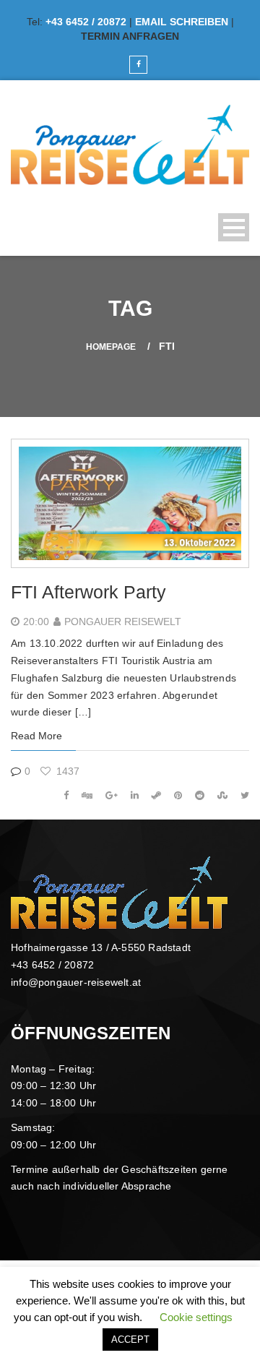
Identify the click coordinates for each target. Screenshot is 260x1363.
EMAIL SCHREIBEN (181, 21)
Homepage (111, 347)
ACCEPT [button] (130, 1339)
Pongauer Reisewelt (122, 621)
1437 (66, 771)
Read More (36, 735)
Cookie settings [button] (196, 1317)
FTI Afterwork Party (88, 592)
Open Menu (233, 227)
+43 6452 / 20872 (86, 21)
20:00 (36, 621)
